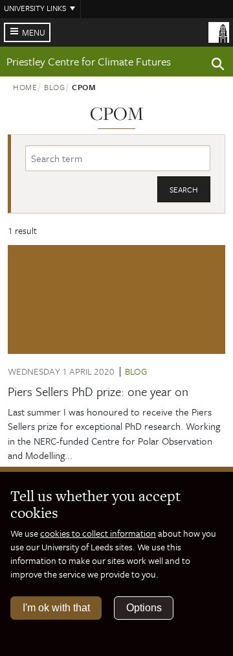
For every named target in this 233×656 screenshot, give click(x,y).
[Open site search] (218, 66)
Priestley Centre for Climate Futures (88, 61)
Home (25, 87)
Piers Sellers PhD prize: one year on (98, 391)
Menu (33, 32)
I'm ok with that (56, 607)
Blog (54, 87)
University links (35, 8)
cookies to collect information (98, 533)
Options (144, 607)
